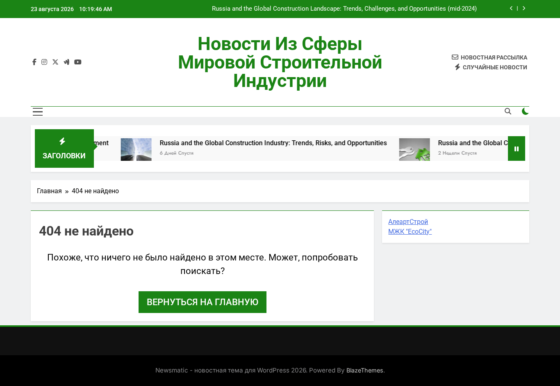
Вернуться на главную (202, 302)
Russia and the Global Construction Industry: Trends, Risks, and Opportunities (266, 143)
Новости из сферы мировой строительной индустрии (280, 62)
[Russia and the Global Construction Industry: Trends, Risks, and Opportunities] (129, 153)
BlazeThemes (364, 370)
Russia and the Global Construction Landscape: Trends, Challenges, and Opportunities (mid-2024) (344, 9)
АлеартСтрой (408, 222)
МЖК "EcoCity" (410, 231)
